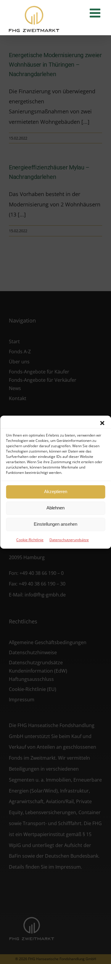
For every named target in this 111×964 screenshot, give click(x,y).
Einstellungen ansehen (55, 524)
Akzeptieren (55, 491)
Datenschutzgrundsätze (69, 539)
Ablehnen (55, 507)
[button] (102, 423)
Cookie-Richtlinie (30, 539)
